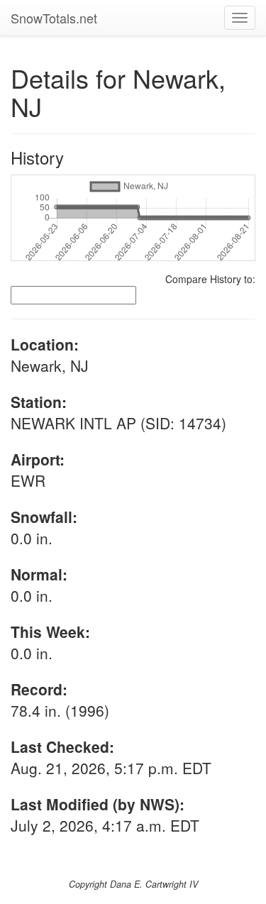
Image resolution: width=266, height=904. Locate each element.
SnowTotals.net (54, 18)
